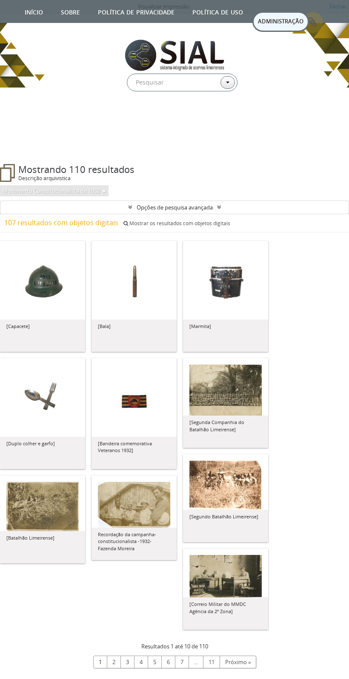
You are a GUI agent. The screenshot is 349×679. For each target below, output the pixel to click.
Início (34, 11)
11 (212, 662)
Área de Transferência (312, 22)
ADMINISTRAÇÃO (280, 21)
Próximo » (238, 662)
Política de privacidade (136, 11)
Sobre (70, 11)
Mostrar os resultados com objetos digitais (179, 223)
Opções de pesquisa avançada (175, 207)
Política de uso (217, 11)
